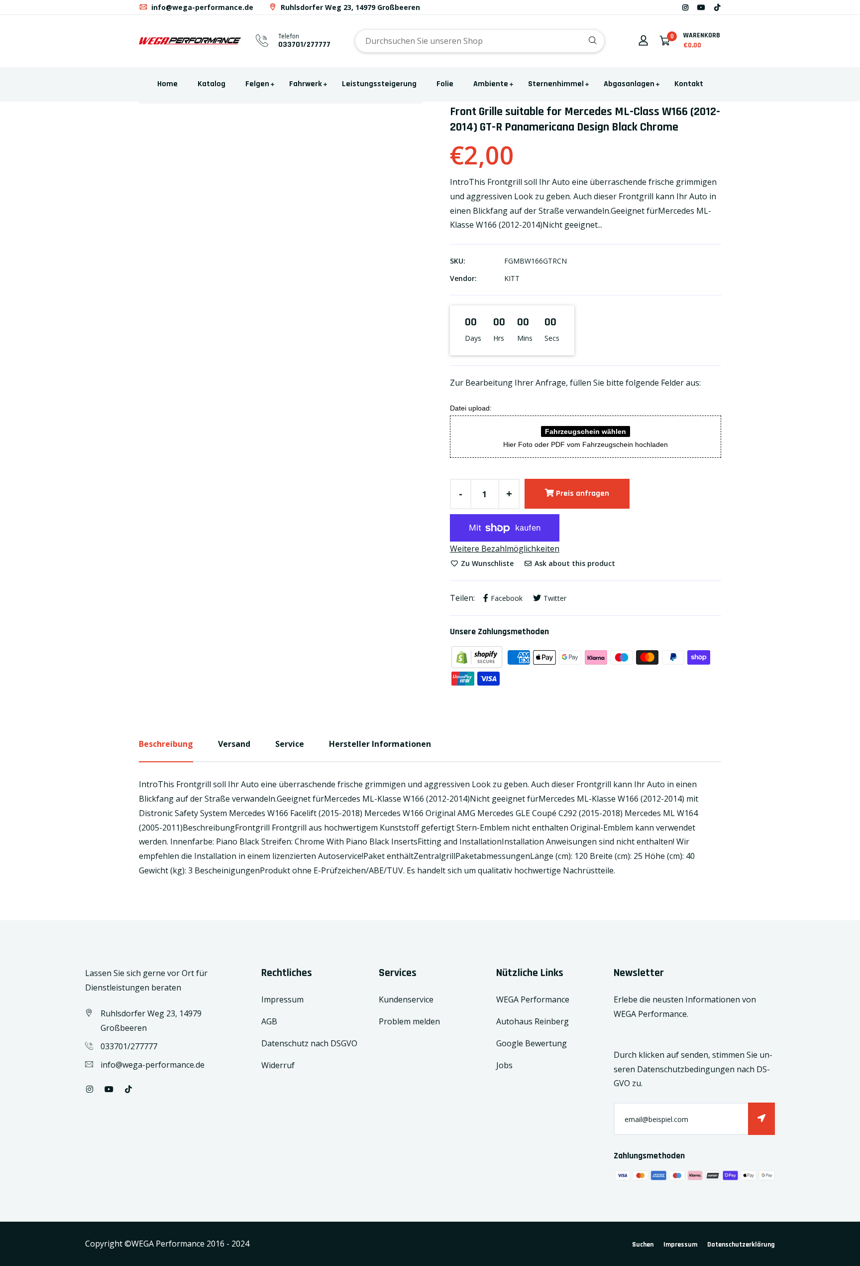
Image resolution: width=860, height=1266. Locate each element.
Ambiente (490, 84)
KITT (512, 278)
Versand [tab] (234, 743)
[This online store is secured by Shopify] (478, 656)
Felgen (257, 84)
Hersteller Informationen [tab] (380, 743)
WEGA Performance (532, 999)
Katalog (211, 84)
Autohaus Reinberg (532, 1021)
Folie (444, 84)
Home (167, 84)
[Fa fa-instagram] (685, 7)
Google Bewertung (531, 1043)
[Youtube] (701, 7)
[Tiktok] (717, 7)
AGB (269, 1021)
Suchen (642, 1244)
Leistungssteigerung (379, 84)
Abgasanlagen (629, 84)
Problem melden (409, 1021)
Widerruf (278, 1065)
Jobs (504, 1065)
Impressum (282, 999)
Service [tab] (289, 743)
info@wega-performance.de (201, 7)
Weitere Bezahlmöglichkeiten (504, 548)
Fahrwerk (305, 84)
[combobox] (479, 41)
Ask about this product (574, 563)
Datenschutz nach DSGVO (309, 1043)
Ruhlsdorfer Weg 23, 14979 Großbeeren (349, 7)
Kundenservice (406, 999)
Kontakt (688, 84)
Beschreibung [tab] (166, 743)
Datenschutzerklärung (741, 1244)
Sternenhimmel (556, 84)
